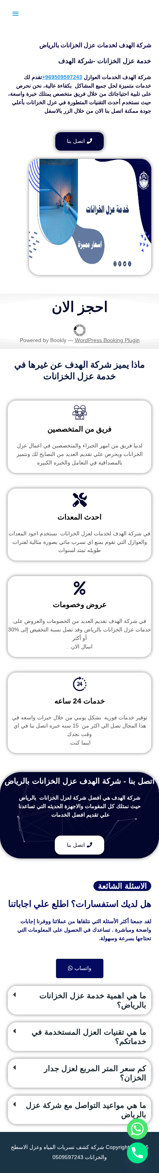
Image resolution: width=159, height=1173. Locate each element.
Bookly (58, 340)
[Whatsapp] (137, 1128)
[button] (79, 1000)
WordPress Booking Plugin (107, 340)
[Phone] (137, 1152)
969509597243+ (62, 77)
